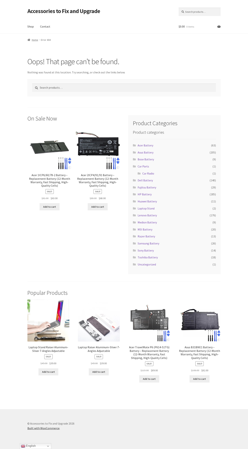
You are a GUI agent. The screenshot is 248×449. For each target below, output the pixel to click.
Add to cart (49, 206)
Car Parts (143, 166)
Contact (45, 26)
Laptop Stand (146, 208)
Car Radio (148, 173)
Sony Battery (146, 250)
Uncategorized (147, 264)
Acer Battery (145, 145)
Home (35, 39)
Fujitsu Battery (147, 187)
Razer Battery (146, 236)
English (30, 445)
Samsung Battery (148, 243)
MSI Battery (145, 229)
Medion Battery (147, 222)
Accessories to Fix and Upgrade (63, 11)
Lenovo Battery (147, 215)
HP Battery (145, 194)
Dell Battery (145, 180)
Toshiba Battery (148, 257)
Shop (30, 26)
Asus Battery (145, 152)
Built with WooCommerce (43, 428)
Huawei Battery (147, 201)
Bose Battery (146, 159)
